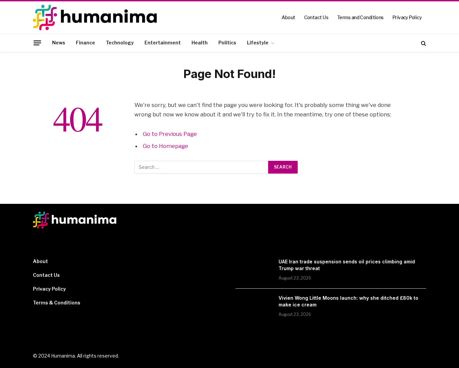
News (58, 42)
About (288, 17)
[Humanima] (96, 17)
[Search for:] (201, 167)
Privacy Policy (407, 17)
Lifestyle (257, 42)
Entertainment (162, 42)
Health (200, 42)
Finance (85, 42)
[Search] (423, 42)
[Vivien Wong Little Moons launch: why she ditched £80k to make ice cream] (254, 307)
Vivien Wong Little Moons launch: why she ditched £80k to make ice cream (348, 301)
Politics (227, 42)
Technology (120, 42)
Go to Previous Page (170, 134)
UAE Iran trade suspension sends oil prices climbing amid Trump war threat (347, 265)
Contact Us (316, 17)
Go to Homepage (165, 146)
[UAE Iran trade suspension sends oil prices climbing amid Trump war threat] (254, 270)
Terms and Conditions (360, 17)
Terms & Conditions (56, 302)
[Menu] (37, 42)
